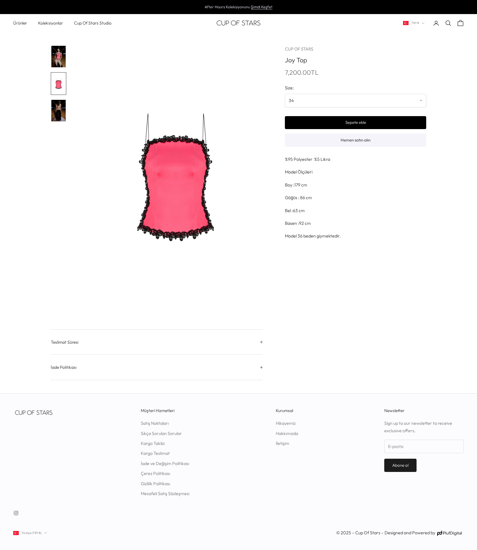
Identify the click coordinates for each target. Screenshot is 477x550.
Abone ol (400, 465)
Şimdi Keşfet (261, 6)
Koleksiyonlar (50, 23)
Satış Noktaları (155, 423)
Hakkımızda (287, 433)
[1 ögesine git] (58, 56)
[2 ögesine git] (58, 83)
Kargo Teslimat (155, 453)
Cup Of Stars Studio (93, 23)
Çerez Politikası (155, 473)
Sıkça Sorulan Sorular (161, 433)
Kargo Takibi (153, 443)
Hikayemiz (286, 423)
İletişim (282, 443)
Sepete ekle (355, 122)
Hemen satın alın (355, 140)
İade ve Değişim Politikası (165, 463)
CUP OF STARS (299, 49)
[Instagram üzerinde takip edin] (16, 513)
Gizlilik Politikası (155, 483)
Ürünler (20, 23)
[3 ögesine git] (58, 110)
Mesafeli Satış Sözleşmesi (165, 493)
